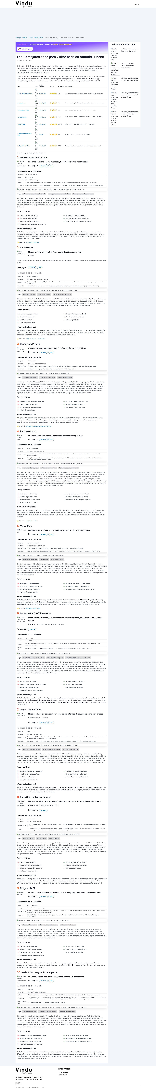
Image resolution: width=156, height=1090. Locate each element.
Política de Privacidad (37, 1087)
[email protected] (36, 1079)
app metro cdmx (32, 521)
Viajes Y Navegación (36, 38)
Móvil (25, 38)
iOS (51, 166)
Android (43, 166)
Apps (137, 4)
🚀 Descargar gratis (25, 49)
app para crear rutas (33, 608)
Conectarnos (62, 1075)
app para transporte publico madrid (38, 426)
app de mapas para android (35, 339)
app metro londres (32, 242)
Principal (18, 38)
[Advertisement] (78, 21)
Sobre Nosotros (63, 1072)
